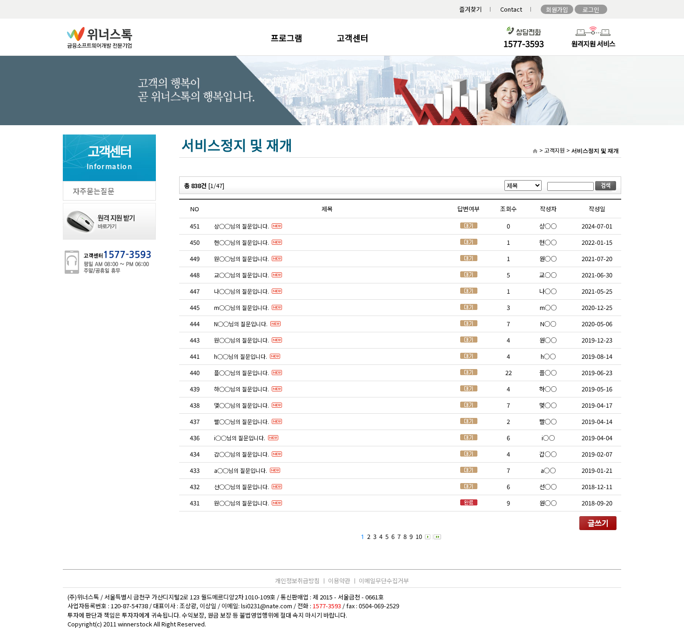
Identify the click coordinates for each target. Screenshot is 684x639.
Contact (511, 9)
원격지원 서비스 (593, 43)
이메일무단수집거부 (384, 580)
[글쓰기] (598, 527)
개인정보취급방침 (297, 580)
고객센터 (353, 38)
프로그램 (286, 38)
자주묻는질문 (93, 190)
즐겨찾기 (470, 9)
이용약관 (339, 580)
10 (419, 536)
